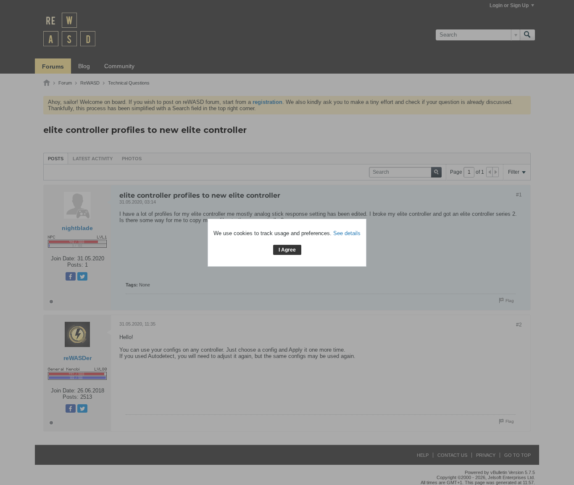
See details (347, 233)
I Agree (287, 250)
